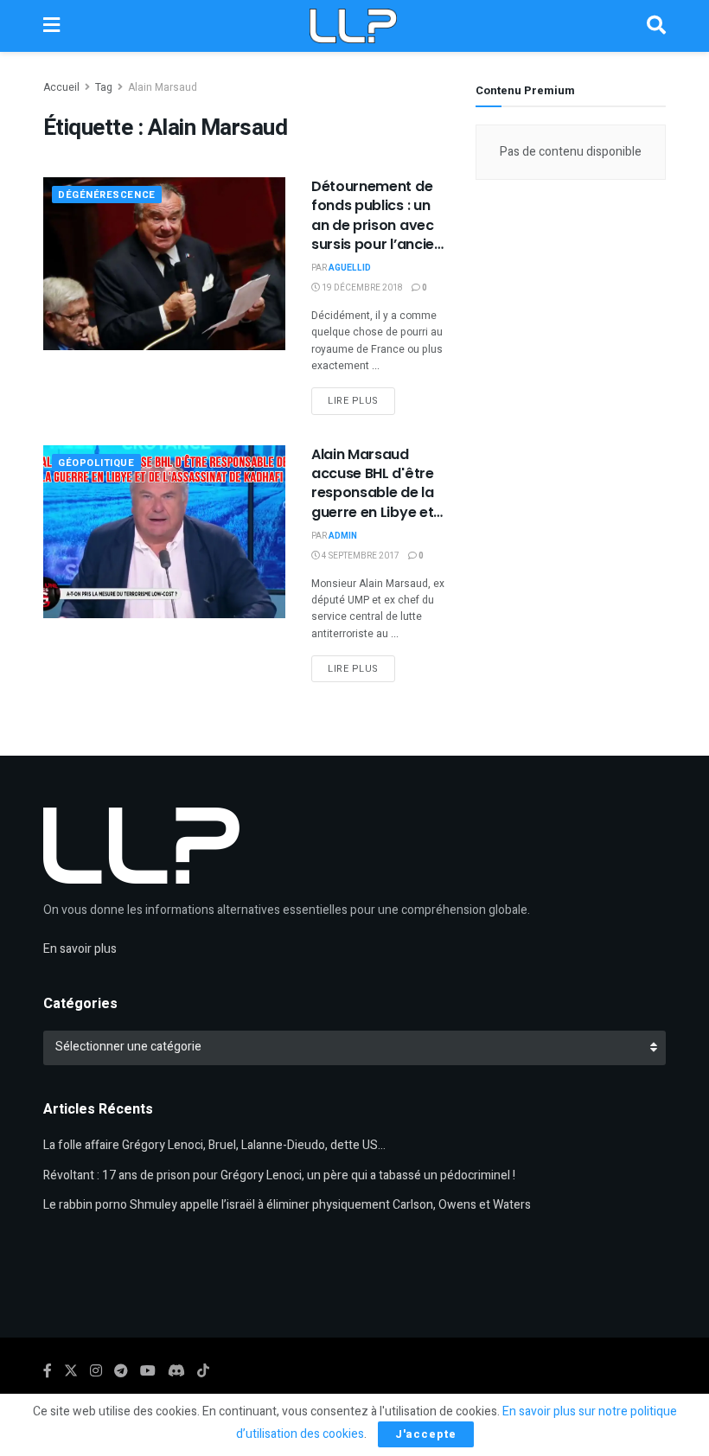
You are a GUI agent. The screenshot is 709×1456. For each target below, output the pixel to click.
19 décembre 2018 (361, 288)
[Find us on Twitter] (71, 1371)
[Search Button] (656, 26)
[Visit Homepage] (353, 26)
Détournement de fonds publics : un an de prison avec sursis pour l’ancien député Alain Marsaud (377, 234)
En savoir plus (80, 949)
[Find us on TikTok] (203, 1372)
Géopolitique (96, 463)
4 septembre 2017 (359, 556)
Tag (103, 87)
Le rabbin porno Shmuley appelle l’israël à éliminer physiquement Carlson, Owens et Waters (287, 1205)
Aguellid (350, 268)
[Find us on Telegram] (121, 1371)
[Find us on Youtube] (148, 1371)
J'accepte (426, 1434)
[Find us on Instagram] (96, 1371)
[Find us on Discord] (176, 1372)
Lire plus (361, 400)
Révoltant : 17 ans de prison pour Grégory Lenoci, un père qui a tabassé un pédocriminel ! (279, 1175)
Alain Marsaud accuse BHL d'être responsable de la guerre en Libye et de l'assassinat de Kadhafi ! (372, 502)
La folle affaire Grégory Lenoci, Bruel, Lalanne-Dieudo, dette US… (214, 1145)
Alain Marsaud (162, 87)
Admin (343, 536)
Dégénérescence (107, 195)
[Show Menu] (51, 26)
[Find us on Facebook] (47, 1371)
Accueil (61, 87)
